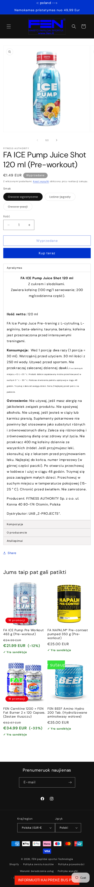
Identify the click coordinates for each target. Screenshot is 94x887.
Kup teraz (47, 253)
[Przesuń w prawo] (56, 140)
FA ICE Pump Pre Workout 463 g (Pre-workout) (23, 632)
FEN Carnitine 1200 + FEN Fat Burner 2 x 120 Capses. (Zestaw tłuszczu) (24, 712)
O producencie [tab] (17, 532)
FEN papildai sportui (44, 859)
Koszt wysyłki (41, 181)
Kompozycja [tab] (15, 524)
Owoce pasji (20, 207)
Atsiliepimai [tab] (15, 541)
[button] (9, 26)
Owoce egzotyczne (25, 198)
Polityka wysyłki (68, 871)
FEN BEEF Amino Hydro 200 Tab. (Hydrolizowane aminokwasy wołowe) (67, 712)
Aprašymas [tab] (14, 268)
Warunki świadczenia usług (37, 871)
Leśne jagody (62, 198)
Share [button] (12, 553)
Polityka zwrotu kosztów (38, 864)
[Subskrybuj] (70, 782)
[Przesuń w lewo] (37, 140)
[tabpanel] (47, 396)
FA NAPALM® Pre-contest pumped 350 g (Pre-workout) (67, 634)
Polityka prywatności (71, 864)
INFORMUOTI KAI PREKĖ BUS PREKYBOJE (47, 880)
